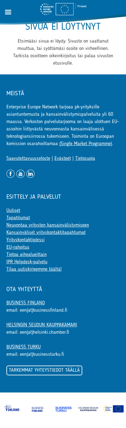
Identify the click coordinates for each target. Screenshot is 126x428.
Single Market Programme (86, 143)
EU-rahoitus (17, 247)
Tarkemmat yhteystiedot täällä (44, 370)
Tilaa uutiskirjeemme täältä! (34, 269)
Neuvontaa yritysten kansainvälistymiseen (47, 225)
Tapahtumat (18, 218)
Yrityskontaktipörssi (25, 240)
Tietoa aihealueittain (26, 254)
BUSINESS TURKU (23, 347)
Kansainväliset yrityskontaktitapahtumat (46, 232)
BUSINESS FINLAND (25, 303)
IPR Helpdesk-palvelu (26, 262)
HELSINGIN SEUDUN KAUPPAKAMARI (41, 325)
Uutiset (13, 210)
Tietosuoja (85, 158)
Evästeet (62, 158)
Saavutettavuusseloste (28, 158)
